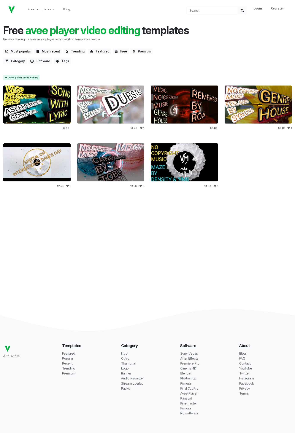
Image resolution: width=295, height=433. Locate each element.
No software (189, 413)
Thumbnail (128, 363)
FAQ (242, 358)
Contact (245, 363)
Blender (186, 373)
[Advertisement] (147, 231)
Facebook (246, 383)
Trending (76, 51)
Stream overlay (132, 383)
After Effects (189, 358)
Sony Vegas (189, 353)
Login (258, 8)
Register (277, 8)
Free (122, 51)
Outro (125, 358)
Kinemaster (188, 403)
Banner (126, 373)
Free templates (40, 9)
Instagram (246, 378)
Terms (244, 393)
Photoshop (188, 378)
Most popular (19, 51)
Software (42, 61)
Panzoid (186, 398)
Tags (64, 61)
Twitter (244, 373)
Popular (67, 358)
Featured (101, 51)
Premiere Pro (190, 363)
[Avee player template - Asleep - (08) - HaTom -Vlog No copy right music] (37, 104)
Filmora (185, 383)
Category (16, 61)
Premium (143, 51)
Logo (125, 368)
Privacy (244, 388)
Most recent (49, 51)
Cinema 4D (188, 368)
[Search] (242, 10)
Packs (125, 388)
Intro (124, 353)
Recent (67, 363)
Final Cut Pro (189, 388)
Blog (66, 9)
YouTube (245, 368)
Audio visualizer (132, 378)
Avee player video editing (23, 77)
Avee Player (189, 393)
